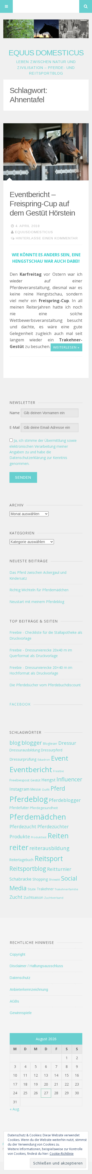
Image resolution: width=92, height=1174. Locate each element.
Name (14, 412)
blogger (31, 743)
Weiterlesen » (66, 347)
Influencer (69, 779)
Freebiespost (19, 780)
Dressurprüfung (23, 759)
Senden (23, 477)
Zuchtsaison (33, 897)
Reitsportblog (27, 868)
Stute (32, 889)
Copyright (17, 954)
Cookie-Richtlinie (62, 1153)
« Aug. (15, 1109)
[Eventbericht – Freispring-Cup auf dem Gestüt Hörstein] (46, 151)
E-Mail (14, 427)
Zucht (15, 897)
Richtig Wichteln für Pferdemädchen (38, 589)
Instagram (19, 789)
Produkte (19, 836)
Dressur (67, 743)
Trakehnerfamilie (66, 889)
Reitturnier (59, 869)
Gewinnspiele (21, 1013)
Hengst (48, 780)
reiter (18, 847)
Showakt (54, 879)
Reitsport (48, 858)
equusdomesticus (34, 232)
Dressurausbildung (24, 750)
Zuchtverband (53, 898)
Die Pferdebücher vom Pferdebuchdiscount (45, 684)
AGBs (14, 1001)
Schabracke (20, 879)
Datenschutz (20, 978)
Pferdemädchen (37, 817)
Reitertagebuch (21, 859)
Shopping (40, 879)
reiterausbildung (49, 848)
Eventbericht (30, 769)
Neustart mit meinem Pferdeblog (36, 601)
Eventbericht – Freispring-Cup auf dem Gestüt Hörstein (42, 203)
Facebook (20, 704)
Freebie (58, 771)
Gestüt (35, 780)
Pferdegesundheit (44, 808)
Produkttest (39, 837)
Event (59, 758)
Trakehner (45, 888)
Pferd (58, 788)
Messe (35, 789)
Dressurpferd (51, 750)
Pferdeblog (28, 799)
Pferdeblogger (65, 800)
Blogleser (50, 743)
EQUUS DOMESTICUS (46, 52)
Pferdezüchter (53, 826)
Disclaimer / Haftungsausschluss (36, 966)
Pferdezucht (22, 826)
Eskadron (44, 759)
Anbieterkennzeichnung (29, 989)
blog (14, 742)
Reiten (58, 835)
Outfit (46, 789)
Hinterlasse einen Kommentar (47, 238)
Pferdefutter (19, 807)
